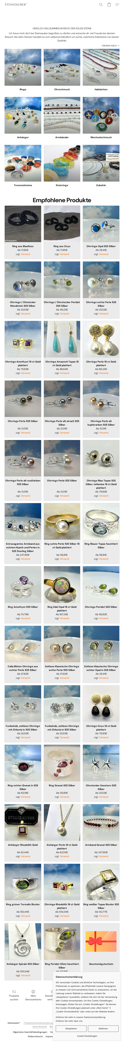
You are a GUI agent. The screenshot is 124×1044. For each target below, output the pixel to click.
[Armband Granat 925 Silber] (101, 822)
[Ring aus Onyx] (62, 224)
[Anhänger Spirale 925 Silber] (23, 941)
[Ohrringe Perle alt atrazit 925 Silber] (62, 399)
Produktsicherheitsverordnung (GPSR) (42, 1023)
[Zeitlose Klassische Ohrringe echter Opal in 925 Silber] (101, 644)
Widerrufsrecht (35, 1036)
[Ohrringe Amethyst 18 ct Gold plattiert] (23, 339)
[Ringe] (23, 67)
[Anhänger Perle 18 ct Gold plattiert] (62, 822)
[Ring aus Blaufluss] (23, 224)
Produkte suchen (14, 997)
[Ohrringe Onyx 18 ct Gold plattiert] (101, 703)
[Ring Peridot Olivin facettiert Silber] (62, 941)
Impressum (51, 1036)
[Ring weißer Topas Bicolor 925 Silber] (101, 882)
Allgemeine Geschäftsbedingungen (30, 1032)
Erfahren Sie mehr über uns (69, 1021)
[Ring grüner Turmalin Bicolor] (23, 882)
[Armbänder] (62, 115)
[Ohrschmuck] (62, 67)
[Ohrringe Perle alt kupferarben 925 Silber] (101, 399)
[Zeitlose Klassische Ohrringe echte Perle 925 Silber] (62, 644)
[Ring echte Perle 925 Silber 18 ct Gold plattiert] (62, 521)
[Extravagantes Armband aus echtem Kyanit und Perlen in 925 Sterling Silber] (23, 521)
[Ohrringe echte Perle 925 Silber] (101, 279)
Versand (25, 254)
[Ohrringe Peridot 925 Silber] (101, 584)
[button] (16, 5)
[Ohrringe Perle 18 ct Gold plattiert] (101, 339)
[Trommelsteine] (23, 163)
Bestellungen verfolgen (52, 997)
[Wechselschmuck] (101, 115)
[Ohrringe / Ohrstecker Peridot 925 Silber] (62, 279)
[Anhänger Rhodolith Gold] (23, 822)
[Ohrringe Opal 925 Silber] (101, 224)
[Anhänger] (23, 115)
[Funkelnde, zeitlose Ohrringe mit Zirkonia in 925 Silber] (23, 703)
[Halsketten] (101, 67)
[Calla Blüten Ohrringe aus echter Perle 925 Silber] (23, 644)
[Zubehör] (101, 163)
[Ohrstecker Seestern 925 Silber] (101, 763)
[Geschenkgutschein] (101, 941)
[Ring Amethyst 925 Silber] (23, 584)
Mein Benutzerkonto (33, 997)
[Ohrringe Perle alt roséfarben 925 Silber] (23, 458)
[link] (87, 1035)
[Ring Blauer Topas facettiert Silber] (101, 521)
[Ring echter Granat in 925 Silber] (23, 763)
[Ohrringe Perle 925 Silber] (23, 399)
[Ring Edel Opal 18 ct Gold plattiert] (62, 584)
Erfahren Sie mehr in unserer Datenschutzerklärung (80, 1017)
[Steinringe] (62, 163)
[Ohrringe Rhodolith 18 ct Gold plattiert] (62, 882)
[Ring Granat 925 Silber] (62, 763)
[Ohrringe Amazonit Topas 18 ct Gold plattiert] (62, 339)
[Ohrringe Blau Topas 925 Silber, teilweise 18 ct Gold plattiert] (101, 458)
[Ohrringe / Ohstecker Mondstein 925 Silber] (23, 279)
